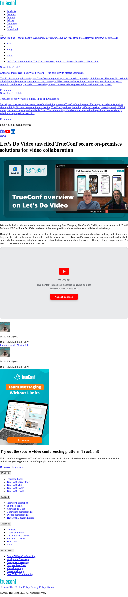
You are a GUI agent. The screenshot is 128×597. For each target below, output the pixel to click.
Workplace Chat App (18, 559)
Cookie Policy (22, 587)
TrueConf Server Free (18, 482)
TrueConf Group (15, 491)
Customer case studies (18, 535)
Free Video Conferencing (20, 574)
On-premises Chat (16, 565)
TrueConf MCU (15, 485)
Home (10, 43)
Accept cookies (64, 297)
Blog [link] (9, 49)
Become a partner (16, 538)
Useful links (7, 550)
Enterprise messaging (18, 562)
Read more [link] (6, 90)
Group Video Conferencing (21, 556)
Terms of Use (7, 587)
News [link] (10, 55)
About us (5, 523)
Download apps (15, 479)
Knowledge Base (16, 508)
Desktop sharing (15, 571)
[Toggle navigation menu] (1, 35)
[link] (64, 76)
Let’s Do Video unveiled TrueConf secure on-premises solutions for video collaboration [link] (52, 61)
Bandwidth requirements (19, 511)
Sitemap (50, 587)
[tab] (3, 37)
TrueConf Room (15, 488)
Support (5, 497)
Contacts (11, 529)
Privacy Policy (38, 587)
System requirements (17, 514)
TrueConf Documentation (20, 517)
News (3, 135)
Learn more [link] (18, 467)
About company (15, 532)
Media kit (12, 541)
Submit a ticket (14, 505)
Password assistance (17, 502)
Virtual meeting (15, 568)
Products (5, 473)
